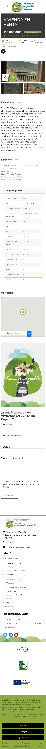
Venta (25, 249)
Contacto (9, 607)
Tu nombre (6, 424)
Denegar (23, 732)
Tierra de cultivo (12, 591)
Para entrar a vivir (30, 213)
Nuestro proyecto (13, 563)
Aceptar (23, 725)
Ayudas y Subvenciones (15, 571)
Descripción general (12, 191)
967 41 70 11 (11, 542)
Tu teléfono (7, 447)
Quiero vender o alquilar (16, 595)
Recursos (9, 575)
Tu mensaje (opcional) (12, 458)
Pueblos (8, 599)
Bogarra (18, 174)
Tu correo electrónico (11, 436)
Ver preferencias (23, 738)
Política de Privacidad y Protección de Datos (23, 623)
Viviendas (27, 208)
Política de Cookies (13, 619)
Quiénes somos (11, 558)
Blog (7, 603)
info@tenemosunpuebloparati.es (18, 547)
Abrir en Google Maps (10, 180)
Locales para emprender (16, 587)
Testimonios (11, 567)
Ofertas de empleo (14, 579)
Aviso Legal (10, 627)
